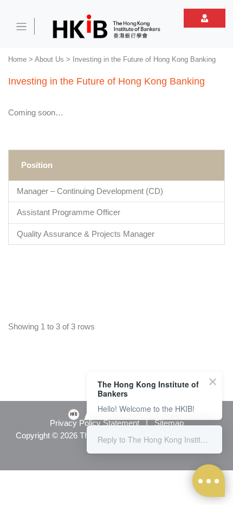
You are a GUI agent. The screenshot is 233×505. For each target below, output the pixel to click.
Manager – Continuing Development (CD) (90, 191)
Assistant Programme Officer (68, 212)
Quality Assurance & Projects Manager (85, 233)
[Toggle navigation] (22, 26)
